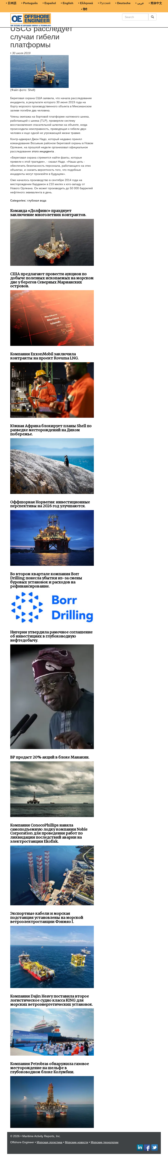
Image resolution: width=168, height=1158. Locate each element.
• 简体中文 (155, 3)
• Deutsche (123, 3)
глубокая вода (36, 200)
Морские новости (76, 1142)
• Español (49, 3)
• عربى (139, 3)
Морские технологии (104, 1142)
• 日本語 (11, 3)
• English (67, 3)
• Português (29, 3)
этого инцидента (43, 151)
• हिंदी (84, 9)
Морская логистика (49, 1142)
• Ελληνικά (85, 3)
